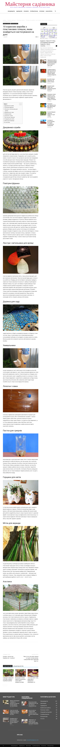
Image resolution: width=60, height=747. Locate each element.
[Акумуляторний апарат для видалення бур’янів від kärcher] (43, 87)
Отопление (41, 11)
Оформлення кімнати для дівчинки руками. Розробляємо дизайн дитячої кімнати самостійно (52, 63)
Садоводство (19, 11)
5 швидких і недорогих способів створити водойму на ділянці (8, 679)
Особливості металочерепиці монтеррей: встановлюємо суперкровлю (51, 123)
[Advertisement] (30, 16)
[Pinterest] (11, 40)
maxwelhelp (42, 45)
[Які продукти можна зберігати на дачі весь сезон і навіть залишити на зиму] (20, 673)
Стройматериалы (34, 11)
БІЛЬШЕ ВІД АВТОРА (18, 666)
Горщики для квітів (9, 118)
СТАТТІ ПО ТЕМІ (8, 666)
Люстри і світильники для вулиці (11, 109)
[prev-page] (4, 685)
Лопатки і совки (9, 115)
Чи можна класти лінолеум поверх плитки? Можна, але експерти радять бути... (14, 721)
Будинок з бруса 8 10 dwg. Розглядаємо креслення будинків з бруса (48, 42)
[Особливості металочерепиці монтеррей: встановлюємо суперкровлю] (43, 122)
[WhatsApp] (14, 40)
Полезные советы (21, 20)
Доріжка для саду (9, 112)
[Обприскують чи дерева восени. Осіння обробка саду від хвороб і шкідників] (25, 721)
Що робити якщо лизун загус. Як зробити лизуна (51, 80)
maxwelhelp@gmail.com (32, 740)
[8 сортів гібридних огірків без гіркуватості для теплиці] (43, 113)
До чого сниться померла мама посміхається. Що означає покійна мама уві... (33, 713)
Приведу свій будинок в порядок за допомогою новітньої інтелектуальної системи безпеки (14, 703)
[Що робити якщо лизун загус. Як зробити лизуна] (43, 80)
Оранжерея (26, 11)
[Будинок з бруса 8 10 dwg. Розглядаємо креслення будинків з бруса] (48, 33)
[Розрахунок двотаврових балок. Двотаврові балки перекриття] (43, 105)
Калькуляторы (49, 11)
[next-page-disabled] (6, 685)
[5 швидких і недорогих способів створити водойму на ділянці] (8, 673)
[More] (17, 40)
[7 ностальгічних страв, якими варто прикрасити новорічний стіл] (33, 673)
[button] (55, 11)
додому (4, 20)
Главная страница (11, 20)
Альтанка (7, 122)
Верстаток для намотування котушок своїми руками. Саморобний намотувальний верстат (31, 659)
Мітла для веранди (9, 120)
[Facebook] (4, 40)
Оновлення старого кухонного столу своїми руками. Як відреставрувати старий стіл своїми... (51, 97)
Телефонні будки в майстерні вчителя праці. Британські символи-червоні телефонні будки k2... (52, 72)
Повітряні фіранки (9, 107)
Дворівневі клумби (9, 105)
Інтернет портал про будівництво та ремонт (9, 657)
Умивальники (8, 114)
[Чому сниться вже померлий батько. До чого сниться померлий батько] (25, 703)
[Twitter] (7, 40)
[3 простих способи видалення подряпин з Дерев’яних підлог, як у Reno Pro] (6, 712)
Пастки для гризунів (10, 117)
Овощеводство (11, 11)
